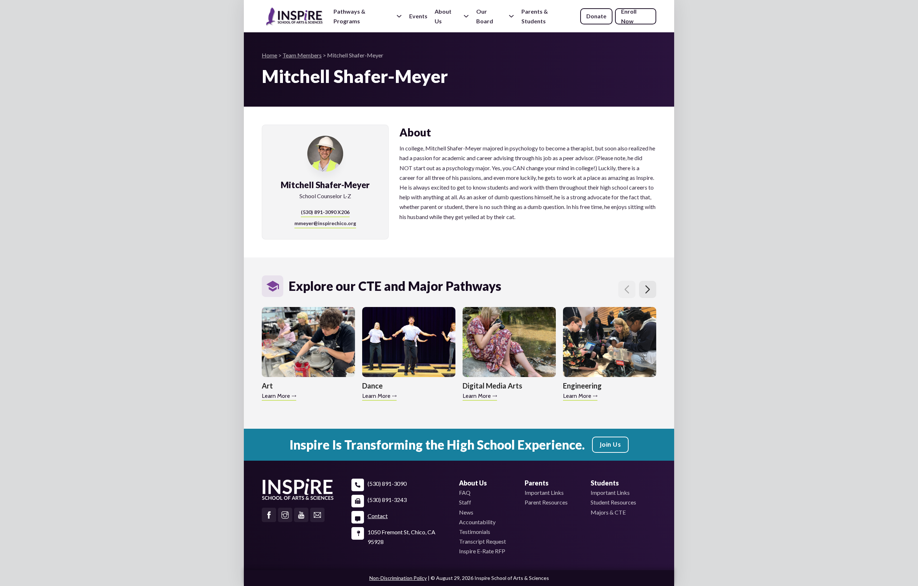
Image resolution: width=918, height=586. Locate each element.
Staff (465, 502)
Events (418, 16)
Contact (378, 515)
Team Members (302, 55)
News (466, 512)
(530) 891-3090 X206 (325, 212)
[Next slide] (647, 289)
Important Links (544, 492)
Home (269, 55)
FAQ (464, 492)
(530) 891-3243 (387, 499)
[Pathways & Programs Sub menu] (399, 16)
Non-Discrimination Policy (398, 578)
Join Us (610, 444)
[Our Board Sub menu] (511, 16)
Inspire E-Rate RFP (482, 551)
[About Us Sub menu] (466, 16)
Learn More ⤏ (279, 395)
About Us (443, 16)
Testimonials (474, 531)
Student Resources (613, 502)
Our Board (484, 16)
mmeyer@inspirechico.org (325, 223)
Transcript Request (482, 541)
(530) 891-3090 (387, 483)
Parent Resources (546, 502)
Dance (372, 385)
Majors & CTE (608, 512)
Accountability (477, 521)
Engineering (582, 385)
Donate (596, 16)
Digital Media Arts (492, 385)
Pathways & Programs (349, 16)
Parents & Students (534, 16)
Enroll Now (629, 16)
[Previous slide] (626, 289)
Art (267, 385)
